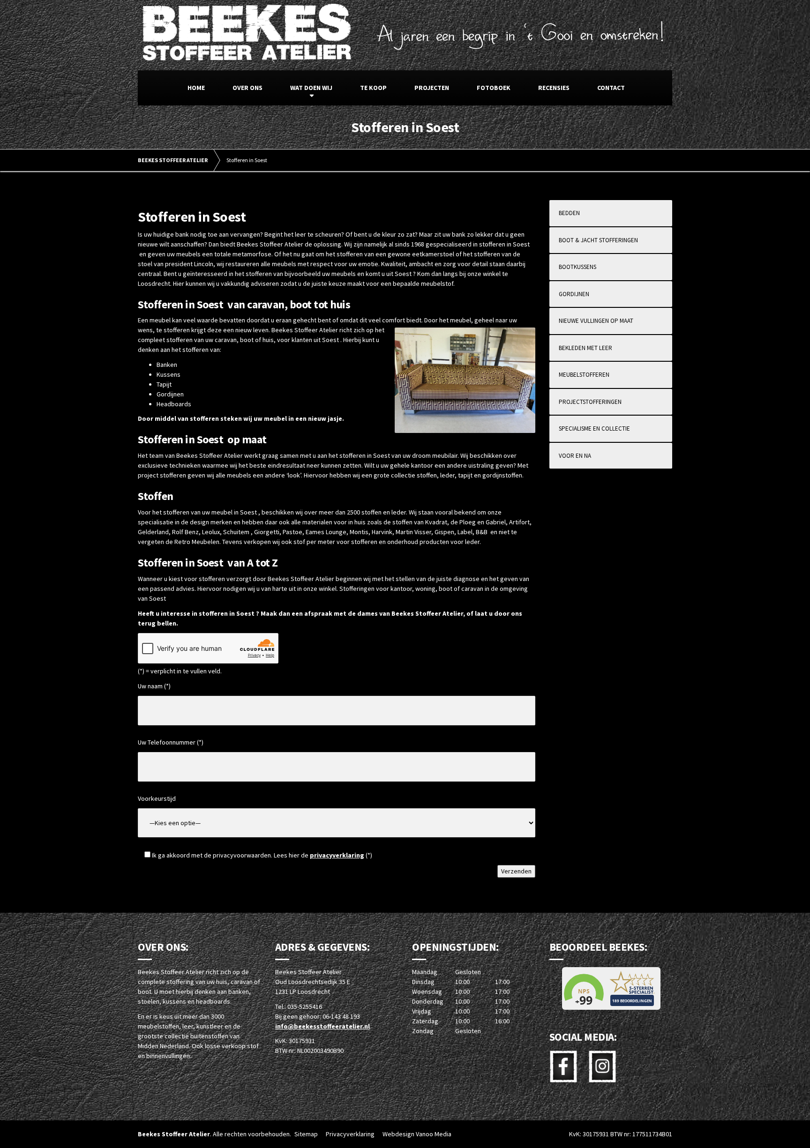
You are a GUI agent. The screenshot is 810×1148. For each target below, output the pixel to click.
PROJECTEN (431, 87)
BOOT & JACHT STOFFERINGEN (598, 240)
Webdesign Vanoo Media (416, 1134)
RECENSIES (554, 87)
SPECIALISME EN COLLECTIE (594, 428)
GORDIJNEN (574, 294)
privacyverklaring (337, 855)
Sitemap (306, 1134)
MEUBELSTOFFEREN (584, 375)
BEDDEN (569, 213)
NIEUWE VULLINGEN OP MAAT (596, 321)
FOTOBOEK (493, 87)
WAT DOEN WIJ (311, 87)
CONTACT (611, 87)
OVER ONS (247, 87)
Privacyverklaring (350, 1134)
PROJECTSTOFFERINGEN (590, 402)
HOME (196, 87)
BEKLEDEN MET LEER (585, 348)
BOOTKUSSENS (577, 267)
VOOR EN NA (575, 456)
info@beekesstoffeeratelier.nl (322, 1026)
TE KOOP (373, 87)
